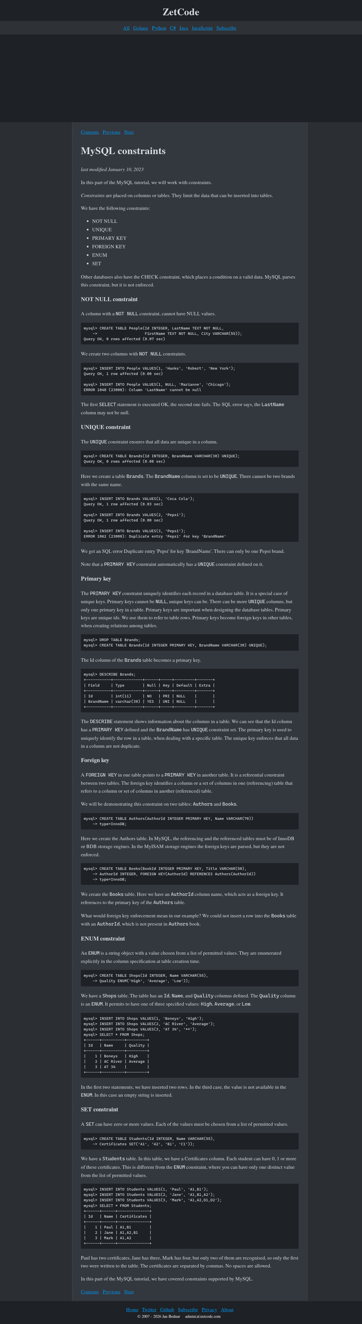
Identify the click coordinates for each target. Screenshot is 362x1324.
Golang (140, 27)
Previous (111, 131)
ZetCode (181, 11)
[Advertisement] (181, 78)
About (227, 1309)
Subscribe (226, 27)
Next (129, 131)
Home (132, 1309)
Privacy (209, 1309)
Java (183, 27)
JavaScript (202, 27)
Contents (90, 131)
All (126, 27)
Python (159, 27)
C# (173, 27)
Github (167, 1309)
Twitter (149, 1309)
